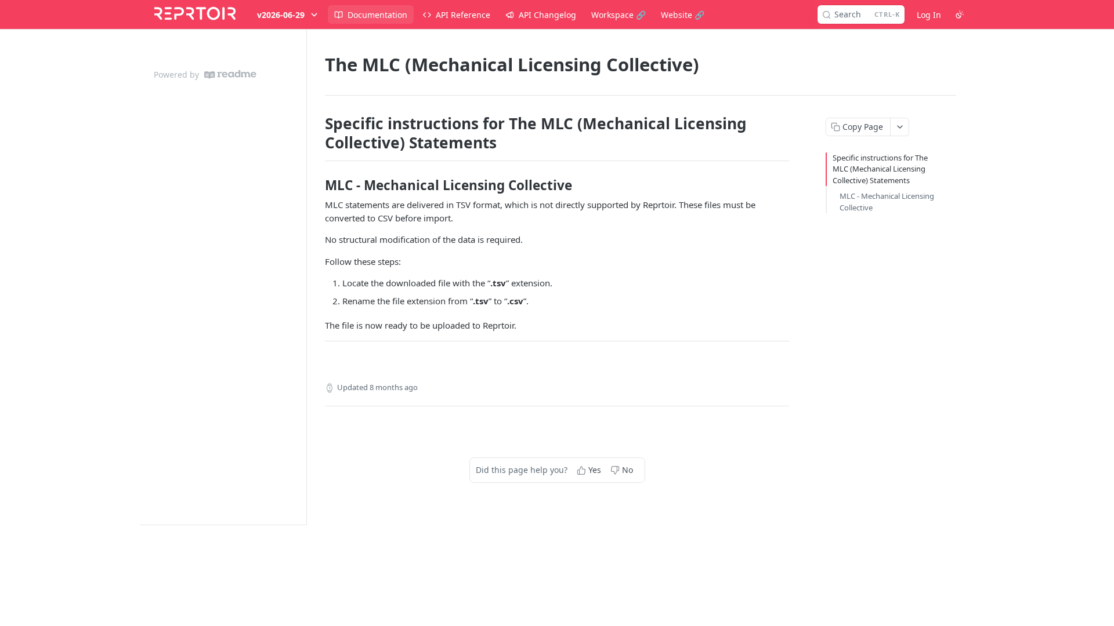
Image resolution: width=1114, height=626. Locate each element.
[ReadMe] (230, 74)
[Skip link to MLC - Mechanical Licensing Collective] (317, 185)
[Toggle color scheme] (959, 14)
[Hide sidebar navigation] (304, 277)
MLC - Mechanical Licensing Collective (887, 202)
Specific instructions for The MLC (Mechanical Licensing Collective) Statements (880, 168)
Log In (929, 14)
